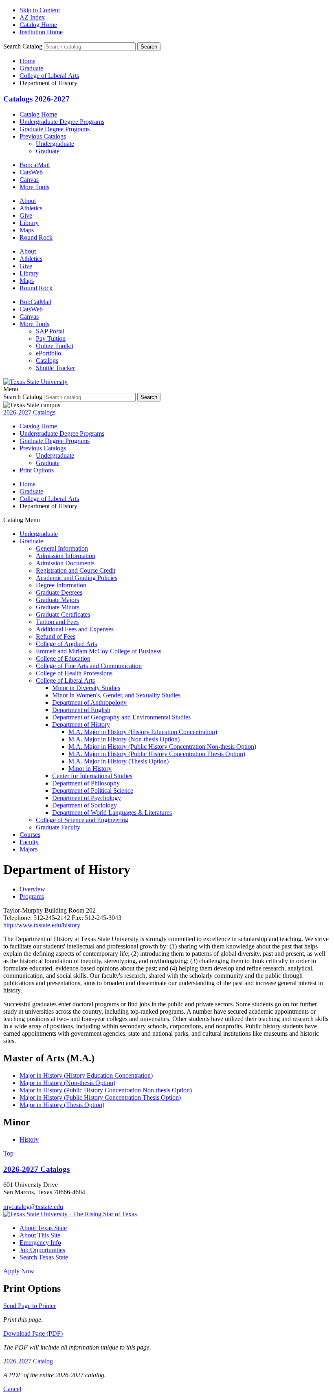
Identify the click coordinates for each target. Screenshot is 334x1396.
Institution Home (41, 32)
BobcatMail (35, 164)
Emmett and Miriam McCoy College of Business (98, 651)
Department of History (81, 724)
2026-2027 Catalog (28, 1361)
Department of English (81, 709)
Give (26, 215)
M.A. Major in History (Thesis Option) (118, 761)
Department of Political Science (92, 790)
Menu (10, 389)
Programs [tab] (32, 896)
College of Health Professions (74, 673)
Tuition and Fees (57, 621)
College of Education (63, 658)
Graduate (31, 68)
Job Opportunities (42, 1249)
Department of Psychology (86, 797)
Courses (30, 834)
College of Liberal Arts (49, 75)
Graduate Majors (57, 599)
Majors (28, 849)
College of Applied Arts (66, 643)
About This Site (40, 1235)
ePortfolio (48, 353)
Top (8, 1153)
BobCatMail (35, 301)
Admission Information (65, 555)
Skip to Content (40, 10)
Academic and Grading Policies (76, 577)
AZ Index (32, 17)
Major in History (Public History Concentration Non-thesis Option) (106, 1090)
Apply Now (18, 1271)
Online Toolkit (54, 345)
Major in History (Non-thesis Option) (67, 1082)
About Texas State (43, 1227)
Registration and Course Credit (75, 570)
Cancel (12, 1388)
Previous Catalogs (43, 136)
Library (29, 222)
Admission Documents (65, 563)
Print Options (37, 470)
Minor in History (90, 768)
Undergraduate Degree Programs (62, 121)
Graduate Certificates (63, 614)
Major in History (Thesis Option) (62, 1104)
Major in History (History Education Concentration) (86, 1075)
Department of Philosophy (86, 783)
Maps (27, 230)
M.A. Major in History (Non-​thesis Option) (124, 739)
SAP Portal (50, 331)
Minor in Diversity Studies (86, 687)
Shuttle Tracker (55, 367)
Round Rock (36, 237)
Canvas (29, 179)
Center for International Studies (92, 775)
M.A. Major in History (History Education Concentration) (142, 731)
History (29, 1139)
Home (27, 60)
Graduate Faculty (58, 827)
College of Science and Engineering (82, 819)
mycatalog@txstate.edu (33, 1206)
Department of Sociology (84, 805)
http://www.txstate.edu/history (41, 925)
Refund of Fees (55, 636)
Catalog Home (38, 24)
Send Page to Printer (29, 1305)
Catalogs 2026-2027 (36, 99)
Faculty (29, 841)
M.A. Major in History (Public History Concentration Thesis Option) (156, 753)
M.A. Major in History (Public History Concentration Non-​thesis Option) (162, 746)
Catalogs (47, 360)
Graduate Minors (57, 607)
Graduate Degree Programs (55, 129)
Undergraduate (55, 143)
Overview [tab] (32, 889)
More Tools (34, 186)
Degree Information (61, 585)
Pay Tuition (51, 338)
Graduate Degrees (59, 592)
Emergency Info (40, 1242)
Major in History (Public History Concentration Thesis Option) (100, 1097)
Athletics (31, 208)
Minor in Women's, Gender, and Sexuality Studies (116, 695)
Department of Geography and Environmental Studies (121, 717)
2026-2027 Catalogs (29, 412)
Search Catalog (22, 46)
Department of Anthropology (89, 702)
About (28, 200)
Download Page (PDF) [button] (33, 1333)
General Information (62, 548)
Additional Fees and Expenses (75, 629)
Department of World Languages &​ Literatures (112, 812)
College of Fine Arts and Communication (89, 665)
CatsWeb (31, 172)
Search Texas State (44, 1257)
